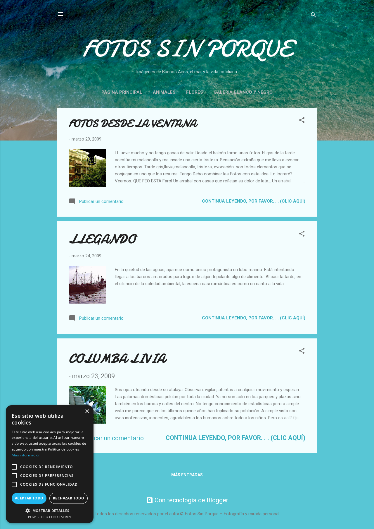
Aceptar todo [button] (29, 498)
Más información (26, 455)
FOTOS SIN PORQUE (187, 48)
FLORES (194, 92)
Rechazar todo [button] (68, 498)
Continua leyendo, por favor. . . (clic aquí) (253, 201)
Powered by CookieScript (50, 517)
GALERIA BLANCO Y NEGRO (243, 92)
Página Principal (121, 92)
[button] (301, 121)
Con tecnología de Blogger (190, 500)
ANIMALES (164, 92)
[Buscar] (313, 16)
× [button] (87, 411)
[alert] (50, 464)
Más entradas (187, 474)
